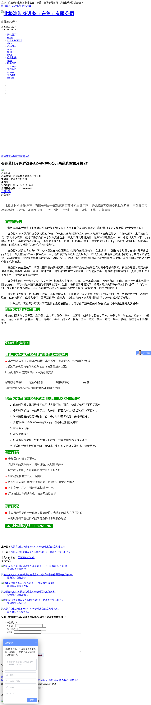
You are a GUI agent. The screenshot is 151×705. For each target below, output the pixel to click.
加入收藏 (16, 5)
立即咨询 (6, 191)
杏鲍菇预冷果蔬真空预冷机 (15, 156)
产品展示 (43, 680)
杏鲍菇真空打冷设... (17, 594)
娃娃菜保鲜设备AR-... (18, 586)
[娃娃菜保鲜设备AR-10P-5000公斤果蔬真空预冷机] (28, 583)
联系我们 (64, 680)
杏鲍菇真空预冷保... (17, 569)
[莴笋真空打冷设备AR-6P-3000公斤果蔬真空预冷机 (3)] (30, 608)
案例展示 (53, 680)
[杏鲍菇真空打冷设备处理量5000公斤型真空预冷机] (28, 591)
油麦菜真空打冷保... (17, 577)
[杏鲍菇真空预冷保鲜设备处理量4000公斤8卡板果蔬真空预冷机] (34, 566)
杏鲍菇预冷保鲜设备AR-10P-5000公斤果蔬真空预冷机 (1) (40, 552)
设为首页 (6, 5)
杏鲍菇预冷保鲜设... (17, 603)
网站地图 (27, 5)
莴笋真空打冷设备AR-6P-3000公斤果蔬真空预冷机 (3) (38, 546)
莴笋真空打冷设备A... (18, 611)
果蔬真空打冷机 (26, 557)
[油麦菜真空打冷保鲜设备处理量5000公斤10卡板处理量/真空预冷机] (37, 574)
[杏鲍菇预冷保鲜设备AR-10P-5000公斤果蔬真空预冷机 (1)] (32, 600)
